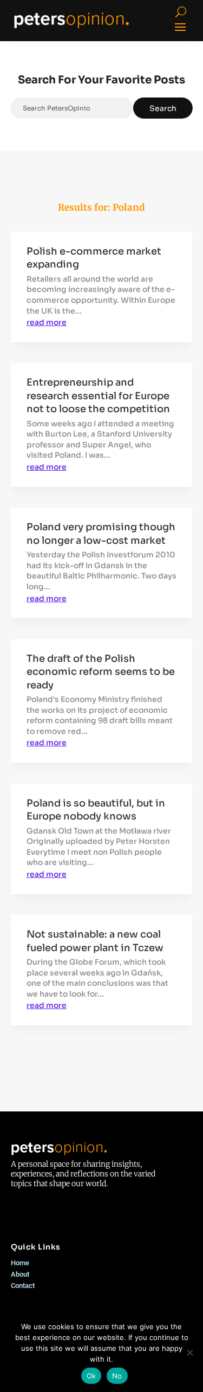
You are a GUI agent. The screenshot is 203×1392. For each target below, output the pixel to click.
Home (20, 1263)
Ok (91, 1375)
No (117, 1375)
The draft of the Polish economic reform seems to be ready (101, 672)
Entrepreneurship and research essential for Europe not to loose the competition (98, 395)
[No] (189, 1352)
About (20, 1274)
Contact (23, 1286)
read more (47, 322)
